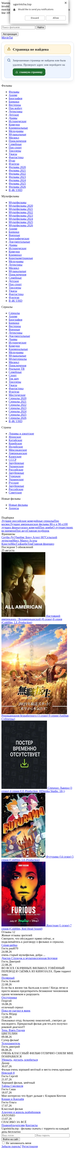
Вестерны (15, 104)
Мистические (17, 395)
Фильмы (14, 91)
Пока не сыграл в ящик (15, 1010)
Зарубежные (16, 463)
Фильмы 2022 (17, 173)
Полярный (8, 977)
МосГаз (15, 543)
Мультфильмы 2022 (21, 212)
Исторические (17, 121)
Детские (14, 114)
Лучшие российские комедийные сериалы (27, 520)
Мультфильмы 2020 (21, 205)
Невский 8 (8, 1072)
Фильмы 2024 (17, 180)
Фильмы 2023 (17, 177)
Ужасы (13, 154)
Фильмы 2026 (17, 186)
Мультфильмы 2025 (21, 222)
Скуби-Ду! (8, 537)
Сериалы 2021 (17, 401)
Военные (14, 235)
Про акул (21, 530)
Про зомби (46, 527)
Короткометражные (21, 258)
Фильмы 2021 (17, 170)
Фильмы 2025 (17, 183)
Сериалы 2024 (17, 411)
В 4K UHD (15, 190)
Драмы (13, 118)
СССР (12, 459)
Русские (14, 482)
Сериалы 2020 (17, 398)
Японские (15, 436)
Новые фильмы (18, 504)
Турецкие (15, 476)
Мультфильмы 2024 (21, 218)
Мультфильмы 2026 (21, 225)
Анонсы (14, 508)
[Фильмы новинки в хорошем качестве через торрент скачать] (21, 24)
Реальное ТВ (17, 368)
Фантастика (16, 157)
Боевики (14, 101)
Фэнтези (14, 163)
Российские (16, 469)
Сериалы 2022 (17, 404)
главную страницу (31, 72)
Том (29, 543)
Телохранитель (10, 1043)
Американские (18, 453)
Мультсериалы (18, 358)
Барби (23, 543)
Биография (15, 98)
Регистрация (30, 1146)
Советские (15, 492)
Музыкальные (17, 134)
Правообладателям (13, 1125)
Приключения (17, 140)
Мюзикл (14, 137)
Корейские (15, 443)
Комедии (14, 124)
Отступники (9, 997)
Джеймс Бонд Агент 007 (30, 537)
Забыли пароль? (11, 1146)
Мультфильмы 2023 (21, 215)
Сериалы (14, 313)
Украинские (16, 466)
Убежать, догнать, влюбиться (19, 1059)
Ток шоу (14, 378)
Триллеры (15, 150)
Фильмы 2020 (17, 167)
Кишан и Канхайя (12, 1099)
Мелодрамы (16, 131)
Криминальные (18, 127)
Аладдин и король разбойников (21, 1112)
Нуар (12, 160)
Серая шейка (9, 945)
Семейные (15, 144)
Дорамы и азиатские (21, 433)
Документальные (19, 241)
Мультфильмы (17, 202)
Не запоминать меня (18, 1143)
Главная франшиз (43, 543)
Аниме (13, 95)
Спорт (13, 375)
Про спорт (15, 147)
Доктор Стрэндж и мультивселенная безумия (29, 958)
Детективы (15, 111)
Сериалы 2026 (17, 417)
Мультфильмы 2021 (21, 209)
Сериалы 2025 (17, 414)
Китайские (15, 440)
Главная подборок (38, 530)
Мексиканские (18, 449)
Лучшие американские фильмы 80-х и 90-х (36, 524)
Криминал (15, 254)
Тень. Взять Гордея (13, 1030)
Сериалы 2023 (17, 408)
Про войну (15, 108)
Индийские (16, 446)
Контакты (31, 1125)
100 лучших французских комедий (34, 526)
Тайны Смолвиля (12, 1085)
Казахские (15, 456)
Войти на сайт (10, 1139)
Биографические (19, 238)
